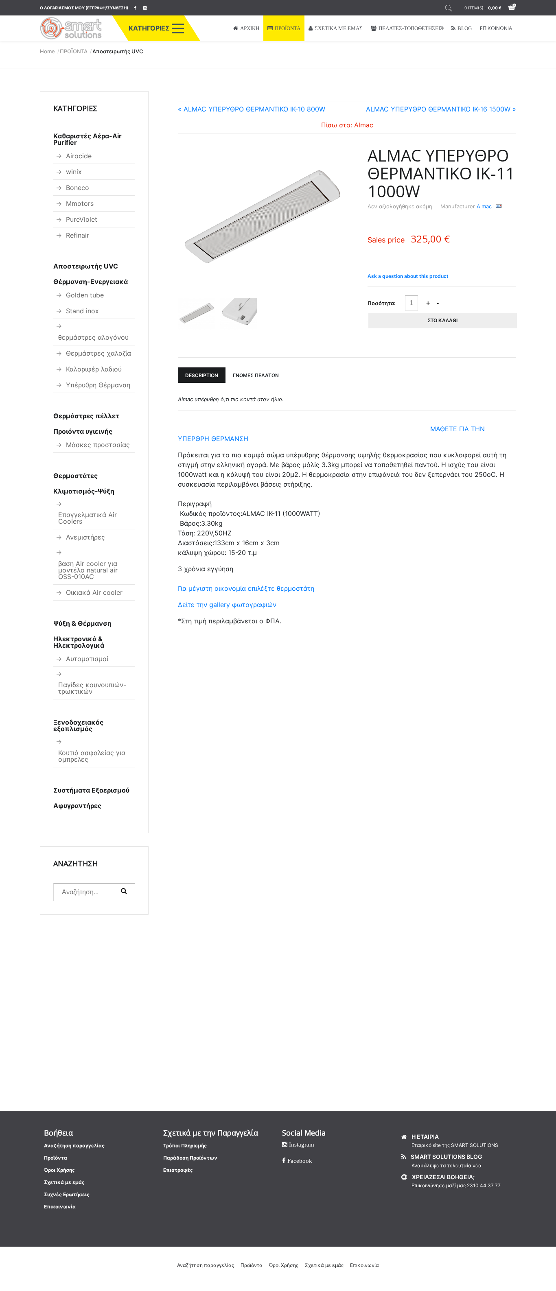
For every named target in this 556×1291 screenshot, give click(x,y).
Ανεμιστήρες (85, 537)
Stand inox (82, 311)
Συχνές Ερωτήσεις (67, 1194)
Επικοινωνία (60, 1207)
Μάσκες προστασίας (98, 445)
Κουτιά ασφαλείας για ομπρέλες (91, 756)
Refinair (77, 235)
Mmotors (80, 203)
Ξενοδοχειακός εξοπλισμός (78, 725)
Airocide (79, 156)
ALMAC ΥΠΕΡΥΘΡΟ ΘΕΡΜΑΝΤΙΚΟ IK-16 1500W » (441, 109)
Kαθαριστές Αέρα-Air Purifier (87, 139)
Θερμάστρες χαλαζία (98, 353)
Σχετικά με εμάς (64, 1182)
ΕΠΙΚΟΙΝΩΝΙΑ (496, 28)
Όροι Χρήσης (59, 1170)
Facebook (299, 1161)
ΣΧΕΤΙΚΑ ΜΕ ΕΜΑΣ (339, 28)
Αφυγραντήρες (77, 806)
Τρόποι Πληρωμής (185, 1145)
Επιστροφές (178, 1170)
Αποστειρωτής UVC (85, 266)
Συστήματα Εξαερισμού (91, 790)
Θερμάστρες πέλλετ (86, 416)
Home (47, 51)
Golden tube (85, 295)
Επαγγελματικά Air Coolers (87, 518)
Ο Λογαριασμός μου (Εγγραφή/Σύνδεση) (84, 7)
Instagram (300, 1144)
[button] (178, 28)
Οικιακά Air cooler (94, 592)
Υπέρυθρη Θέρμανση (98, 385)
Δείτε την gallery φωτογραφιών (227, 605)
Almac (484, 206)
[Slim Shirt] (262, 218)
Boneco (77, 187)
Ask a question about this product (408, 276)
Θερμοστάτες (75, 476)
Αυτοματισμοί (87, 659)
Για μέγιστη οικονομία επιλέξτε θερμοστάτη (246, 588)
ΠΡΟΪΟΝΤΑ (287, 28)
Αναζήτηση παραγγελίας (74, 1145)
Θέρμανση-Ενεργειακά (90, 281)
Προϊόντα (55, 1158)
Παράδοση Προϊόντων (190, 1158)
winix (74, 172)
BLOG (464, 28)
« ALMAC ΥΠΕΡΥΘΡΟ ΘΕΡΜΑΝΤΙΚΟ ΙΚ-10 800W (251, 109)
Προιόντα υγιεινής (82, 431)
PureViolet (81, 219)
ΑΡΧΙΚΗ (249, 28)
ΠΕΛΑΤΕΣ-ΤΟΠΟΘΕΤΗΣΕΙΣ (411, 28)
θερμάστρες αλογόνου (93, 337)
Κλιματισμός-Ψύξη (83, 491)
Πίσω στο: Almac (347, 125)
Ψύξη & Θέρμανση (82, 623)
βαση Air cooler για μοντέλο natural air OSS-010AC (88, 570)
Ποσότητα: (382, 303)
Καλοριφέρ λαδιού (94, 369)
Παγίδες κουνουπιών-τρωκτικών (92, 688)
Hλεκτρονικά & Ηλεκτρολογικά (78, 642)
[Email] (498, 206)
